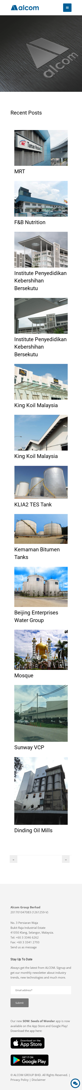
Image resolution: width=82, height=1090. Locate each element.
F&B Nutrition (29, 222)
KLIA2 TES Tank (33, 504)
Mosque (23, 675)
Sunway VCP (29, 747)
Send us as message (23, 947)
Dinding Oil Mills (33, 830)
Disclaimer (39, 1080)
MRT (19, 171)
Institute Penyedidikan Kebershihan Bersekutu (40, 280)
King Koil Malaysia (36, 405)
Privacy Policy (19, 1080)
